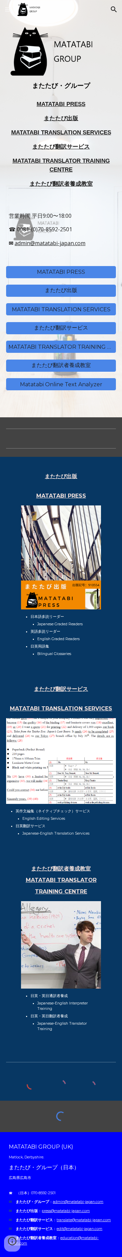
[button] (8, 9)
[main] (61, 85)
